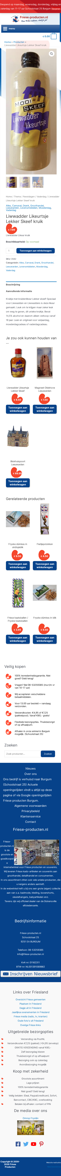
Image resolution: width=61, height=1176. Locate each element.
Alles (8, 205)
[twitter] (26, 1144)
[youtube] (34, 1144)
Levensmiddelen (29, 207)
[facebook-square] (19, 1144)
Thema (17, 196)
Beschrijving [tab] (13, 284)
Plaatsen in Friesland (30, 1003)
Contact (30, 821)
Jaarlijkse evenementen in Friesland (30, 1012)
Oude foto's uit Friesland (30, 1020)
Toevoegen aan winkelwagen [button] (17, 409)
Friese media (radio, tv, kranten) (30, 1016)
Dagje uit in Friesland (30, 1008)
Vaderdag (41, 196)
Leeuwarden (12, 207)
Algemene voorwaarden (30, 805)
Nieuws (30, 768)
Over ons (30, 774)
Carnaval (17, 205)
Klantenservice (30, 816)
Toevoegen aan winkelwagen (36, 250)
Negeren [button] (56, 8)
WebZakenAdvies (54, 1167)
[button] (51, 54)
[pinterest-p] (42, 1144)
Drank (26, 205)
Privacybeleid (31, 811)
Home (9, 196)
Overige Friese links (30, 1025)
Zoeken (48, 753)
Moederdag (45, 207)
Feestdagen (29, 196)
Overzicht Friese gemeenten (31, 999)
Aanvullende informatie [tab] (19, 291)
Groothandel (37, 205)
